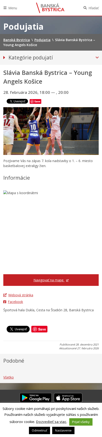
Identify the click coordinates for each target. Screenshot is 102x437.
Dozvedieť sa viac (51, 421)
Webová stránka (20, 295)
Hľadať (93, 8)
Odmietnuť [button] (39, 430)
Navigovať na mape (49, 280)
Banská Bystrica (50, 8)
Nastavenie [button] (63, 430)
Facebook (15, 301)
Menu (12, 8)
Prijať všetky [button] (81, 422)
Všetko (8, 377)
